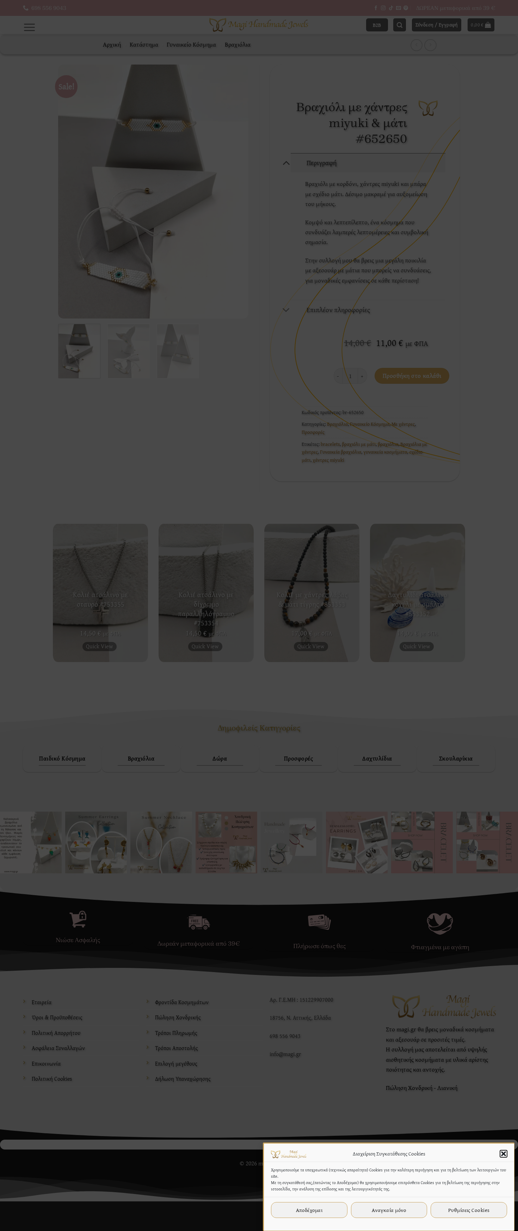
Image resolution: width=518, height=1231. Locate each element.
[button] (503, 1153)
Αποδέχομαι (309, 1210)
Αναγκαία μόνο (389, 1210)
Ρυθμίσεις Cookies (469, 1210)
